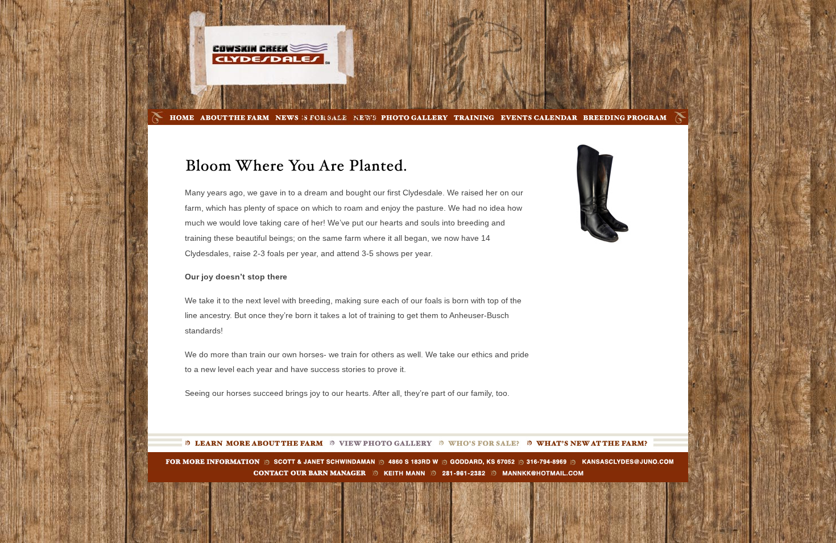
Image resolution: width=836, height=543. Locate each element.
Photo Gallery (414, 118)
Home (181, 117)
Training (474, 117)
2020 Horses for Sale (340, 116)
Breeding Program (625, 118)
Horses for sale (480, 442)
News (287, 117)
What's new (588, 442)
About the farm (255, 442)
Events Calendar (539, 118)
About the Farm (234, 118)
